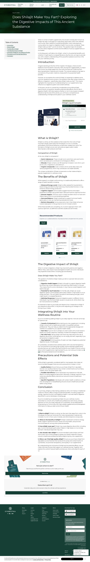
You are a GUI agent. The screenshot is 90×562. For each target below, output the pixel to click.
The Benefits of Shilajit (12, 49)
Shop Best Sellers (20, 5)
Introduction (10, 45)
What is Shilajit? (11, 47)
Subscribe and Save (52, 5)
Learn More (45, 492)
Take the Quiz (70, 5)
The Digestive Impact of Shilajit (15, 50)
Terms (81, 540)
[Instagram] (9, 513)
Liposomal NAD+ (44, 242)
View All (43, 223)
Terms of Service (66, 551)
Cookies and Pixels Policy (38, 559)
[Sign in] (82, 5)
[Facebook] (7, 513)
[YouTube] (12, 513)
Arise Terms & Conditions (67, 555)
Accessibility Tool (81, 548)
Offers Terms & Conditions (75, 555)
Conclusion (10, 56)
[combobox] (68, 531)
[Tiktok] (11, 513)
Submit (68, 534)
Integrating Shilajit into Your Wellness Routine (18, 52)
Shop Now (47, 253)
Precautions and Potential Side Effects (17, 54)
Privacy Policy (48, 559)
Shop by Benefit (32, 5)
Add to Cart (77, 127)
